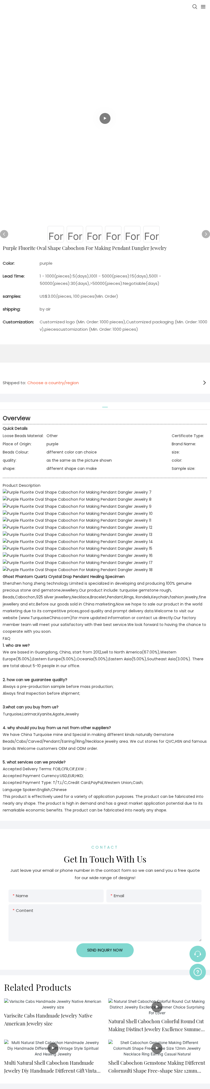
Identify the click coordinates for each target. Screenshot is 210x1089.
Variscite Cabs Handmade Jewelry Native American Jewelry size (48, 1019)
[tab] (105, 405)
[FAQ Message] (197, 971)
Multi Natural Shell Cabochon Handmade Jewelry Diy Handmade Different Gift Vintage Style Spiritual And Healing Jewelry (53, 1067)
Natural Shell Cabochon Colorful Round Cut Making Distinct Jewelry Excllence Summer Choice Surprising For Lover (156, 1025)
